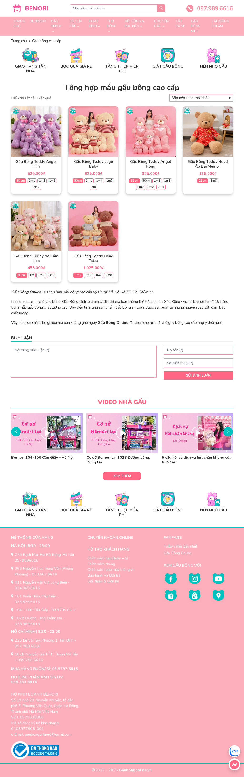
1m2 (41, 275)
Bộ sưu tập (76, 23)
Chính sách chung (101, 564)
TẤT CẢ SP (180, 23)
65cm (134, 181)
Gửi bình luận (198, 375)
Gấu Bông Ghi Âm (220, 23)
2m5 (161, 187)
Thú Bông (112, 23)
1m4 (99, 181)
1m (32, 275)
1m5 (88, 275)
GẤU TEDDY (56, 23)
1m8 (109, 275)
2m (93, 187)
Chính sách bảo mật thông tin (111, 569)
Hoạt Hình (93, 23)
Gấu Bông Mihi (195, 26)
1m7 (109, 181)
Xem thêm (122, 476)
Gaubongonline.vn (135, 770)
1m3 (42, 181)
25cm (203, 181)
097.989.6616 (214, 8)
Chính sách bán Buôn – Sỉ (107, 558)
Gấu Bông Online (177, 553)
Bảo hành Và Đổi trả (103, 575)
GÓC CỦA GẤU (161, 23)
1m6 (52, 181)
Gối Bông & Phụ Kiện (134, 23)
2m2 (36, 187)
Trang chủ (19, 23)
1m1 (32, 181)
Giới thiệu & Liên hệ (103, 581)
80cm (21, 181)
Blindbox (38, 21)
